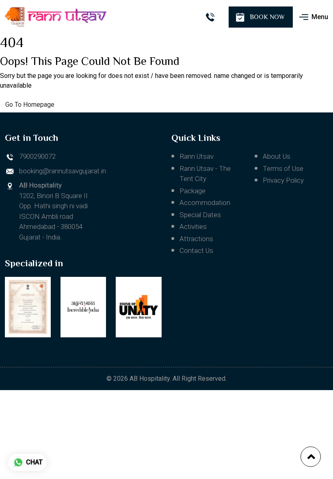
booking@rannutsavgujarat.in (62, 171)
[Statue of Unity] (139, 307)
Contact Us (196, 250)
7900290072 (37, 156)
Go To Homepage (29, 104)
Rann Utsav (196, 156)
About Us (276, 156)
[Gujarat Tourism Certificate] (28, 307)
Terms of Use (283, 168)
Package (192, 191)
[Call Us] (210, 17)
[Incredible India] (83, 307)
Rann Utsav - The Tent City (205, 173)
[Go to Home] (55, 17)
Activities (193, 226)
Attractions (196, 239)
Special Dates (200, 215)
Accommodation (204, 203)
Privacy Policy (283, 180)
